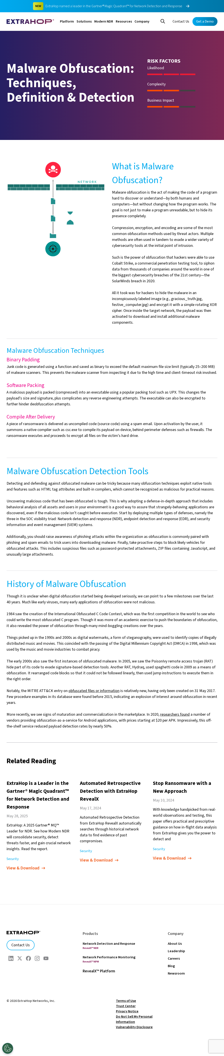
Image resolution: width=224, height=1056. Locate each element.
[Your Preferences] (7, 1048)
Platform (67, 21)
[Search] (163, 20)
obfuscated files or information (93, 691)
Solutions (84, 21)
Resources (124, 21)
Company (142, 21)
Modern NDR (103, 21)
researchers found (175, 714)
